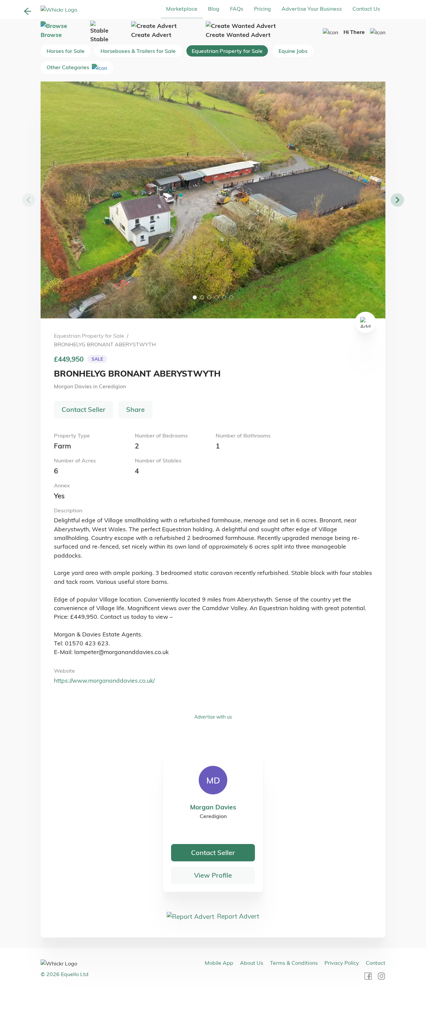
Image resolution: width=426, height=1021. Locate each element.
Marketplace (181, 8)
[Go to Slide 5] (224, 297)
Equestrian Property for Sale (227, 51)
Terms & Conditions (294, 962)
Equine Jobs (293, 51)
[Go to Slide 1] (195, 297)
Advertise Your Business (312, 8)
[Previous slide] (28, 200)
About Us (251, 962)
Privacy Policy (341, 962)
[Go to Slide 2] (202, 297)
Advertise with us (213, 717)
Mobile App (219, 962)
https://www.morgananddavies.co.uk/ (104, 680)
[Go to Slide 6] (231, 297)
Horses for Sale (66, 51)
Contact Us (366, 8)
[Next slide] (397, 200)
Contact (375, 962)
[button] (213, 200)
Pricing (262, 8)
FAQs (236, 8)
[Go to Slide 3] (209, 297)
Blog (213, 8)
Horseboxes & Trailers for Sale (138, 51)
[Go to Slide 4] (217, 297)
